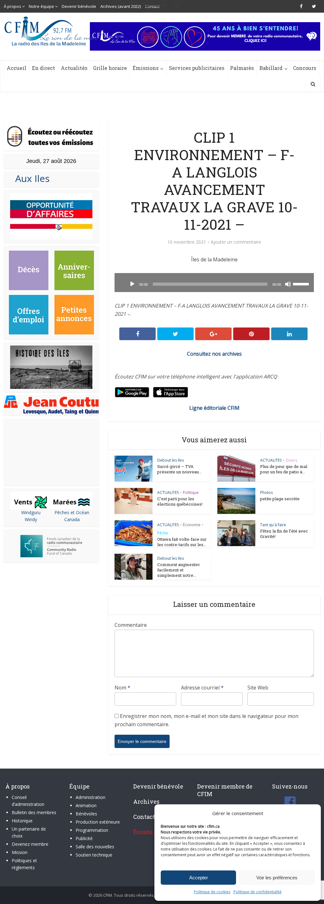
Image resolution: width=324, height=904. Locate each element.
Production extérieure (98, 822)
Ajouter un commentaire (236, 242)
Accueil (16, 68)
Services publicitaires (196, 68)
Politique (191, 492)
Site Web (257, 687)
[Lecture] (132, 284)
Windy (31, 519)
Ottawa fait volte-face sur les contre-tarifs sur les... (182, 541)
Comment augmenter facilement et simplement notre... (178, 570)
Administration (90, 797)
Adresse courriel (202, 687)
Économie (192, 524)
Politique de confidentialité (258, 892)
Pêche (162, 533)
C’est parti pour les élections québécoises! (179, 501)
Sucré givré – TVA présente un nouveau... (179, 469)
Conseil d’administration (28, 800)
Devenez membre (30, 844)
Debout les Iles (170, 460)
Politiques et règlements (24, 863)
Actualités (74, 68)
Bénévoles (86, 814)
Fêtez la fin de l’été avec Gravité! (284, 533)
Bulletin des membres (34, 812)
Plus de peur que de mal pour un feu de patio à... (283, 469)
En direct (43, 68)
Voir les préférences (276, 877)
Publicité (84, 838)
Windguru (30, 512)
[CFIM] (51, 31)
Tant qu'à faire (273, 524)
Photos (266, 492)
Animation (86, 805)
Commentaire (131, 624)
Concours (304, 68)
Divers (291, 460)
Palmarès (242, 68)
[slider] (302, 283)
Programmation (92, 830)
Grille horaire (110, 68)
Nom (122, 687)
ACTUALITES (271, 460)
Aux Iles (30, 178)
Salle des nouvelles (95, 847)
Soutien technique (94, 855)
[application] (214, 282)
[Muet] (288, 284)
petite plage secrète (280, 499)
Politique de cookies (212, 892)
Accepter (198, 877)
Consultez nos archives (214, 353)
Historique (22, 821)
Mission (20, 852)
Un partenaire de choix (29, 832)
